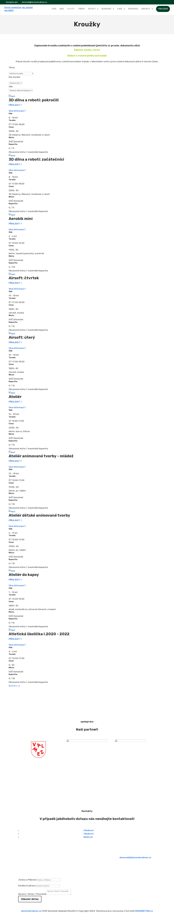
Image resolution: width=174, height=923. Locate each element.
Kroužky (71, 9)
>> (19, 685)
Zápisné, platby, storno (87, 49)
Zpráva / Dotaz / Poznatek (32, 894)
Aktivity (92, 9)
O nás (119, 9)
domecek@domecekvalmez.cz (135, 857)
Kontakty (146, 9)
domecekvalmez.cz (31, 911)
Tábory (81, 9)
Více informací (16, 111)
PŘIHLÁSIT (15, 105)
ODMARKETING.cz (144, 911)
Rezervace (106, 9)
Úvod (54, 9)
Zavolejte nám (11, 2)
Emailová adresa (26, 885)
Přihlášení (163, 9)
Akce (62, 9)
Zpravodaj (133, 9)
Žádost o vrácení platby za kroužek (87, 55)
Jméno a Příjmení (27, 879)
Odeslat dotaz (30, 899)
